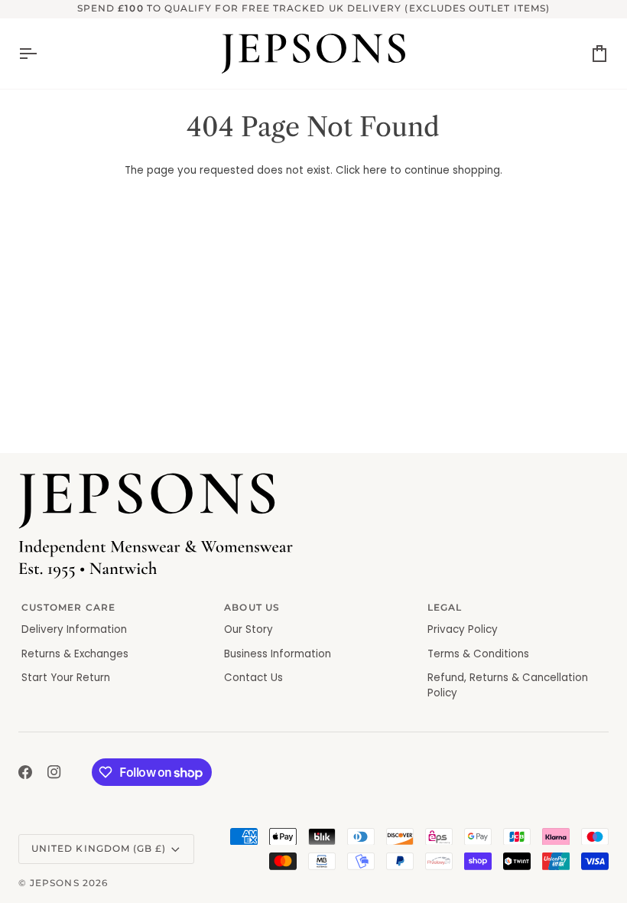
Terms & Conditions (478, 654)
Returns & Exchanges (74, 654)
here (375, 170)
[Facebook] (25, 772)
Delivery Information (74, 629)
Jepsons (54, 883)
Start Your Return (65, 677)
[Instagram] (54, 772)
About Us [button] (252, 607)
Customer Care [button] (68, 607)
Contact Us (253, 677)
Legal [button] (444, 607)
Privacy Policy (462, 629)
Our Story (248, 629)
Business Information (277, 654)
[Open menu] (41, 53)
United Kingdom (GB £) (98, 848)
